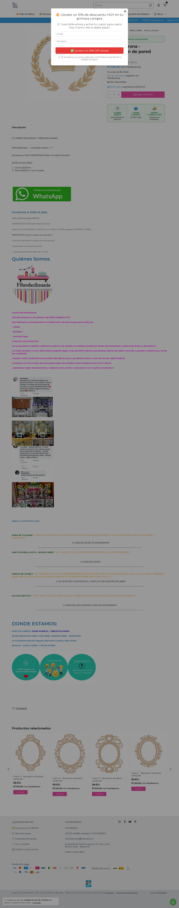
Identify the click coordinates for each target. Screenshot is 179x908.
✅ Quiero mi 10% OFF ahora (90, 50)
